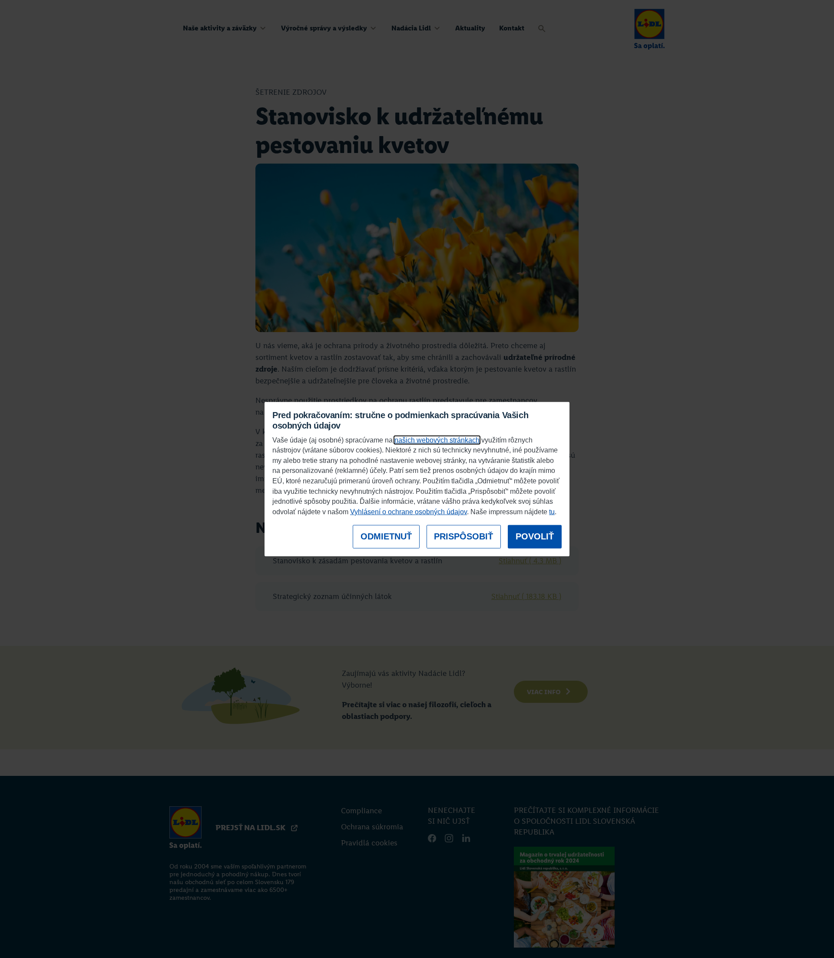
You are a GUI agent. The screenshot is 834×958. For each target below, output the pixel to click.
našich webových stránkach (437, 439)
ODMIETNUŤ (386, 536)
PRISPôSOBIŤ (463, 536)
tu (552, 512)
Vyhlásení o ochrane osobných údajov (408, 512)
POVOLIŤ (535, 536)
